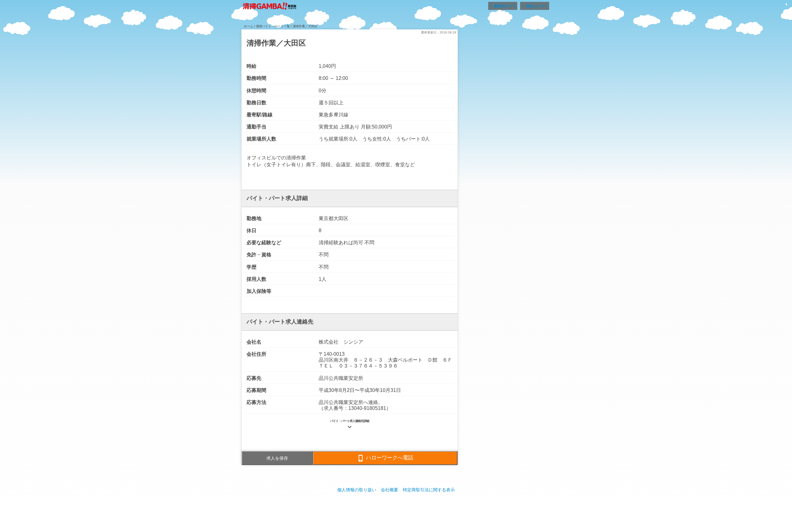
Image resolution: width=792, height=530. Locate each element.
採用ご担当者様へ (396, 508)
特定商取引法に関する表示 (429, 489)
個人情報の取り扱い (356, 489)
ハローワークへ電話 (385, 458)
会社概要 (389, 489)
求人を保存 (277, 458)
